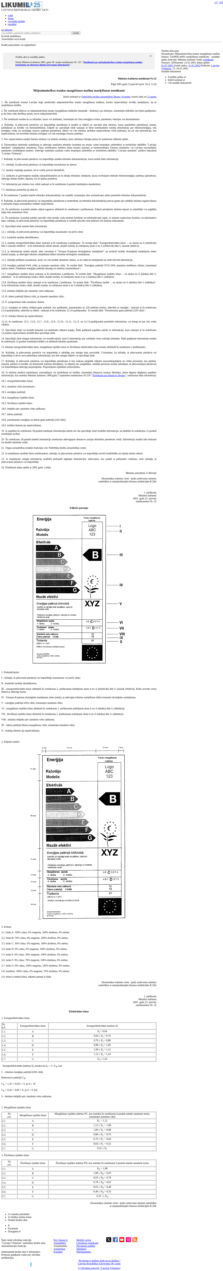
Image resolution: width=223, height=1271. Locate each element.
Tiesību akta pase (170, 50)
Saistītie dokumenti (171, 71)
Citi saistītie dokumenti (179, 82)
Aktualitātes (60, 1243)
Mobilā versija (83, 1240)
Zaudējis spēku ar (177, 77)
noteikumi (208, 59)
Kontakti (58, 1251)
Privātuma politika (85, 1246)
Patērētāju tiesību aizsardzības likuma (100, 96)
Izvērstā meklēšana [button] (11, 36)
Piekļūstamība (83, 1251)
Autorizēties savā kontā (13, 39)
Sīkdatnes (81, 1249)
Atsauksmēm (60, 1246)
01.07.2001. (167, 65)
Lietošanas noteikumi (87, 1243)
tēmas (11, 18)
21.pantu (151, 96)
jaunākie (12, 24)
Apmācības (59, 1249)
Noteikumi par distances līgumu (108, 375)
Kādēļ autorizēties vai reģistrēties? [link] (18, 45)
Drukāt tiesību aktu (17, 1220)
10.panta (125, 96)
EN (221, 2)
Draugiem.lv (14, 1231)
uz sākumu (6, 29)
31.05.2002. (194, 65)
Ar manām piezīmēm (18, 1214)
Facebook (13, 1228)
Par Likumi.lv (61, 1240)
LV (216, 2)
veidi (10, 15)
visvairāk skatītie (16, 21)
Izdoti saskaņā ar (176, 79)
